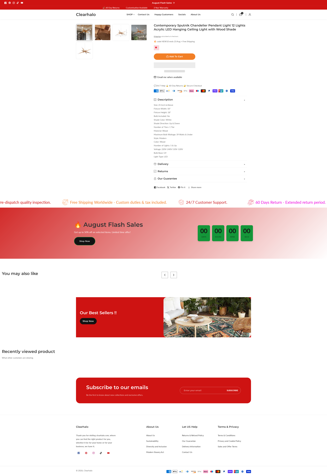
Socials (182, 14)
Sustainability (152, 441)
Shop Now (84, 241)
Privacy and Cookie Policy (229, 441)
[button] (174, 65)
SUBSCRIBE (232, 390)
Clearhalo (88, 471)
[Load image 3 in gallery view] (120, 32)
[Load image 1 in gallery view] (84, 32)
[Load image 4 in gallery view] (139, 32)
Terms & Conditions (226, 435)
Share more (196, 187)
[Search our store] (233, 14)
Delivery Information (191, 446)
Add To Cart (176, 56)
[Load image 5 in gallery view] (84, 50)
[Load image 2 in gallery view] (102, 32)
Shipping (157, 36)
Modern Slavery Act (155, 452)
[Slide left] (77, 27)
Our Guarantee (189, 441)
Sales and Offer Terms (227, 446)
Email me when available (169, 77)
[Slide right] (146, 62)
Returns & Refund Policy (193, 435)
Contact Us (143, 14)
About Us (195, 14)
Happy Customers (163, 14)
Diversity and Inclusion (156, 446)
